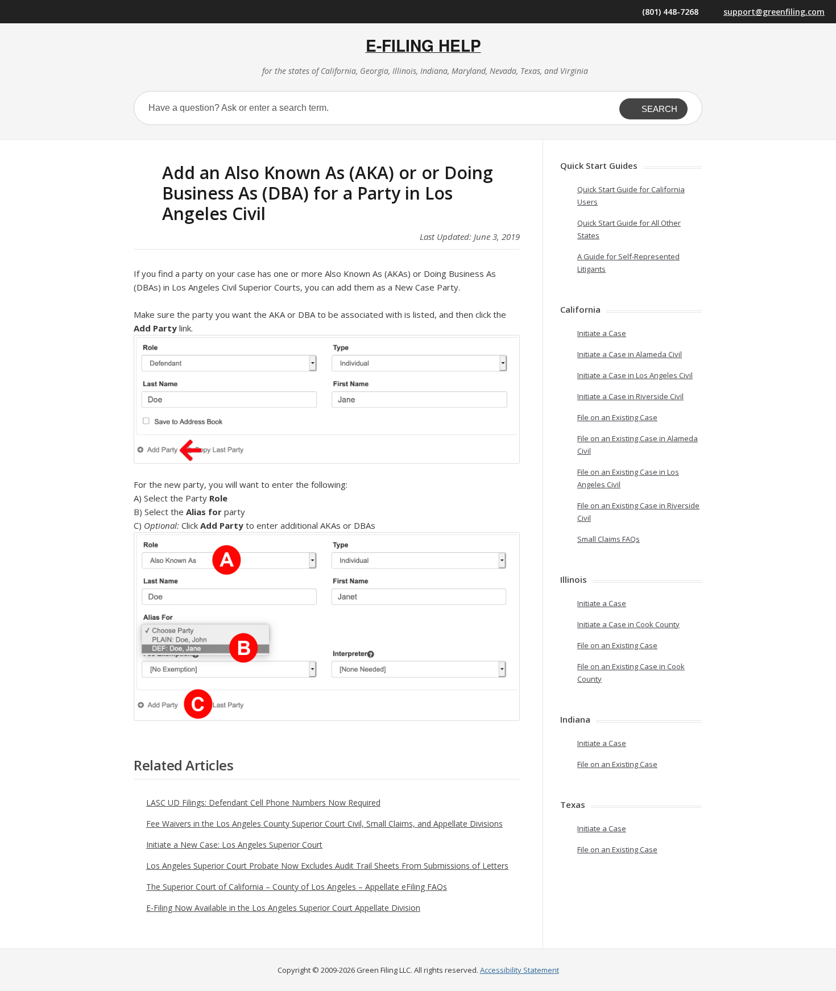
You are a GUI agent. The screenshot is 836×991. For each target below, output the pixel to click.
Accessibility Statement (519, 970)
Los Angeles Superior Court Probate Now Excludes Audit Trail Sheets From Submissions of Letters (327, 865)
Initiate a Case (601, 333)
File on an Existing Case (617, 417)
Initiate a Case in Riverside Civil (630, 396)
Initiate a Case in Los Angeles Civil (635, 375)
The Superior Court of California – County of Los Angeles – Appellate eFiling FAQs (296, 886)
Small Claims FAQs (608, 539)
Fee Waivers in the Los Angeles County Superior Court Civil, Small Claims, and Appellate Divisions (324, 823)
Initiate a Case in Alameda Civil (629, 354)
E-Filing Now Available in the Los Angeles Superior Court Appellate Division (283, 907)
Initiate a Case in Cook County (628, 624)
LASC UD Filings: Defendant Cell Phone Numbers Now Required (263, 802)
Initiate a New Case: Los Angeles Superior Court (234, 844)
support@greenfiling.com (774, 11)
